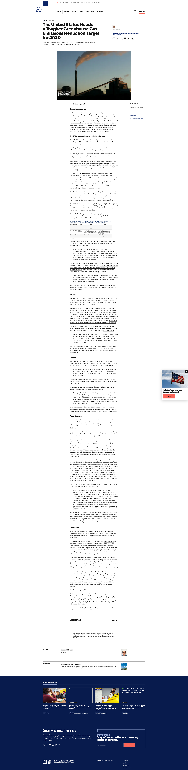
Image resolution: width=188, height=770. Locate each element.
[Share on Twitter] (114, 38)
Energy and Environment (71, 664)
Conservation (119, 34)
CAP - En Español (126, 763)
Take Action (90, 11)
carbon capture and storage (79, 318)
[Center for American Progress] (45, 6)
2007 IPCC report (77, 484)
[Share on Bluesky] (125, 38)
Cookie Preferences (127, 767)
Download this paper (76, 104)
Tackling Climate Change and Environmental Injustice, (126, 33)
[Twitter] (44, 745)
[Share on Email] (128, 38)
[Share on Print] (132, 38)
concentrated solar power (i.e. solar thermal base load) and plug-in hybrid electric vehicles (93, 322)
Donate (141, 11)
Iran (71, 2)
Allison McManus (85, 713)
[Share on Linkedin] (121, 38)
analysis (92, 365)
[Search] (135, 12)
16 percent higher (109, 541)
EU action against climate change (104, 166)
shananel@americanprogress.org (137, 108)
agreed (82, 564)
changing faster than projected (106, 432)
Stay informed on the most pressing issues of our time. (117, 737)
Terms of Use (125, 760)
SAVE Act (76, 2)
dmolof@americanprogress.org (136, 118)
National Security (85, 2)
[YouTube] (50, 745)
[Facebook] (47, 745)
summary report (107, 178)
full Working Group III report (81, 214)
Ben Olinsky (104, 713)
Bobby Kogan (78, 713)
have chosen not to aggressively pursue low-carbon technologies (94, 316)
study (81, 462)
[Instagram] (53, 745)
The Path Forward (63, 2)
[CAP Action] (47, 762)
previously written (108, 330)
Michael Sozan (98, 713)
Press (81, 11)
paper (82, 444)
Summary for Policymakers (96, 204)
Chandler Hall (125, 713)
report (88, 379)
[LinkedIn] (56, 745)
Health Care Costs (96, 2)
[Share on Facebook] (117, 38)
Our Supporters (126, 765)
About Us (100, 11)
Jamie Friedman (72, 713)
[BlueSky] (59, 745)
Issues (59, 11)
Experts (66, 11)
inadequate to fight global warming (93, 562)
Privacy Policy (125, 762)
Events (74, 11)
